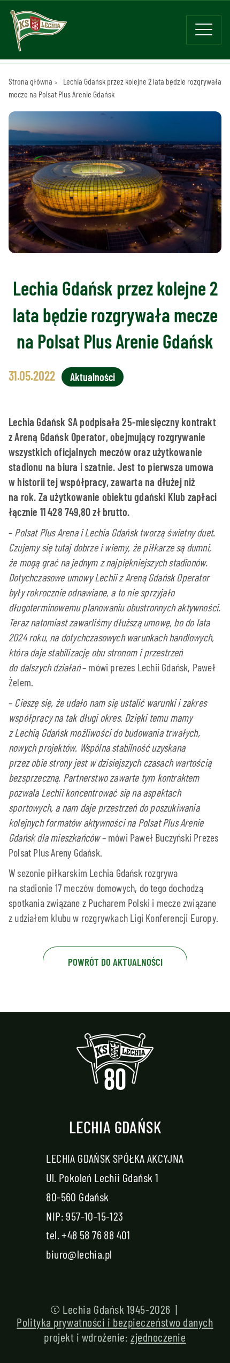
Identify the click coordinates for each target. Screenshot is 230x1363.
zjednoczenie (158, 1337)
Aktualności (92, 376)
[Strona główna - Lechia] (38, 34)
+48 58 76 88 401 (96, 1234)
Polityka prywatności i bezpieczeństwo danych (115, 1321)
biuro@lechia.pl (79, 1254)
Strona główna (30, 81)
